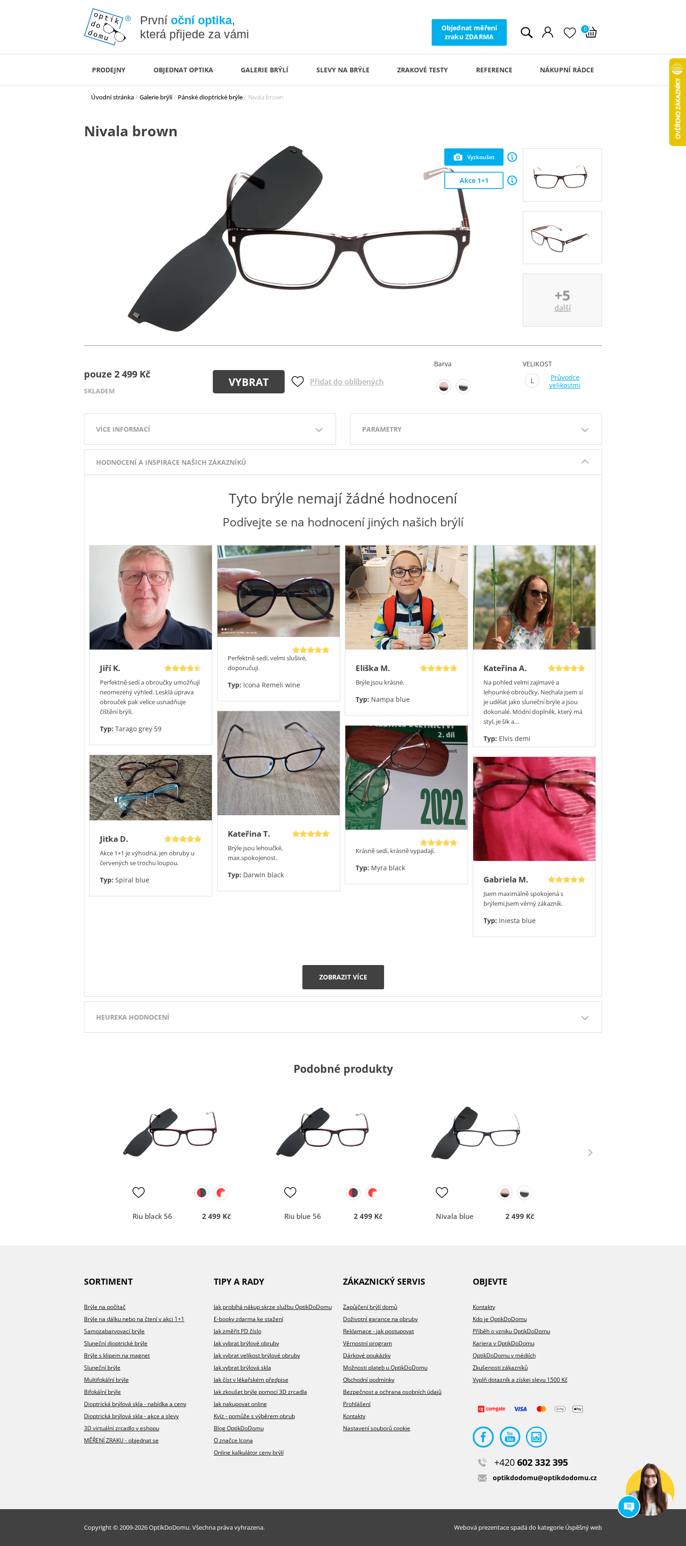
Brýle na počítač (105, 1307)
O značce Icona (233, 1440)
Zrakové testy (422, 69)
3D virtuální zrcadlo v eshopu (121, 1428)
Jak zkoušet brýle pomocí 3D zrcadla (260, 1392)
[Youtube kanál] (509, 1439)
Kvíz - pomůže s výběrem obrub (254, 1416)
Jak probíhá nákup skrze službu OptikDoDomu (273, 1307)
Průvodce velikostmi (565, 381)
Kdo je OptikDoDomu (500, 1319)
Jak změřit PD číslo (237, 1331)
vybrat (249, 382)
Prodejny (109, 69)
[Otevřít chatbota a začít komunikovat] (650, 1491)
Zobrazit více (343, 976)
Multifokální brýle (106, 1380)
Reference (494, 69)
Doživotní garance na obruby (380, 1319)
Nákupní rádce (567, 69)
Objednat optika (183, 69)
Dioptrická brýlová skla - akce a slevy (131, 1416)
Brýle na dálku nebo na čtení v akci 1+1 (134, 1319)
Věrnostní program (367, 1343)
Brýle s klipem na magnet (117, 1355)
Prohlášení (357, 1404)
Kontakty (354, 1416)
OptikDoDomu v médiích (504, 1355)
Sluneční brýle (102, 1367)
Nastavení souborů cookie (376, 1428)
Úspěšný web (583, 1527)
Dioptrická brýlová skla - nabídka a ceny (135, 1404)
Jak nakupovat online (240, 1404)
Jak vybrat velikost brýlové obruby (257, 1355)
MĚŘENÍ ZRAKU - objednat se (121, 1440)
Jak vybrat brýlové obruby (246, 1343)
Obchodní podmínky (368, 1380)
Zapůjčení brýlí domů (370, 1307)
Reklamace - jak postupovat (378, 1331)
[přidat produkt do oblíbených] (139, 1192)
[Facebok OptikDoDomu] (483, 1439)
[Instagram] (536, 1439)
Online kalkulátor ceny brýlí (249, 1452)
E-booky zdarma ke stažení (248, 1319)
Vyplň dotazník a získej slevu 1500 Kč (520, 1380)
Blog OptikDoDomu (239, 1428)
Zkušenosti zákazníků (500, 1367)
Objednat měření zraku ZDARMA (469, 32)
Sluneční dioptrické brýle (115, 1343)
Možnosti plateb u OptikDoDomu (385, 1367)
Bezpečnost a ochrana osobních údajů (392, 1392)
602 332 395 (531, 1462)
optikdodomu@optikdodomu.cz (545, 1477)
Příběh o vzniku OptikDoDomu (511, 1331)
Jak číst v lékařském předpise (251, 1380)
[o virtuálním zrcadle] (512, 157)
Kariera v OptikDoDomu (503, 1343)
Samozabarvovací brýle (114, 1331)
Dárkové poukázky (367, 1355)
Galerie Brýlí (264, 69)
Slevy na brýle (343, 69)
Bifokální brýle (102, 1392)
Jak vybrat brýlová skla (242, 1367)
